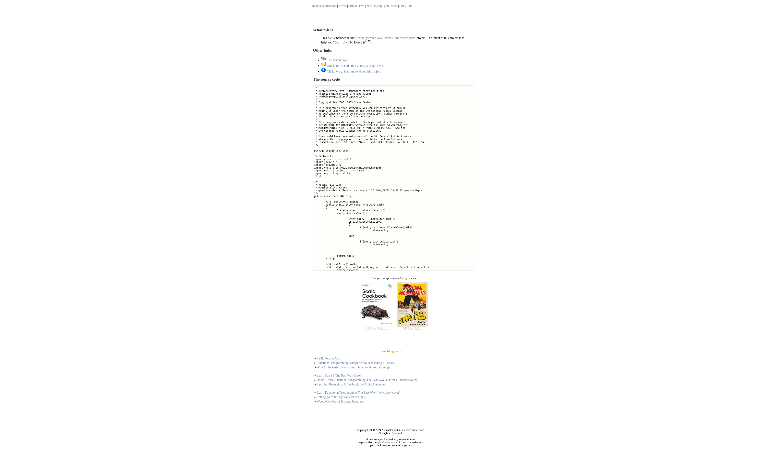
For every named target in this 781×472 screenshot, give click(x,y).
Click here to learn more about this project (353, 71)
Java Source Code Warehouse (395, 38)
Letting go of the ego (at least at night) (341, 397)
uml (402, 6)
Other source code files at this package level (354, 65)
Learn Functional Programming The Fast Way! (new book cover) (358, 392)
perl (386, 6)
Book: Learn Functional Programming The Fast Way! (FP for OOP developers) (367, 380)
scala (394, 6)
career (342, 6)
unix (409, 6)
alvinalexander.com (324, 6)
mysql (378, 6)
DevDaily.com (364, 38)
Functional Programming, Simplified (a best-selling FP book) (356, 363)
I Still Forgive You (328, 358)
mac (369, 6)
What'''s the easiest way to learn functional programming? (353, 367)
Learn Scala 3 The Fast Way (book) (339, 375)
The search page (337, 60)
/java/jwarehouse (387, 442)
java (361, 6)
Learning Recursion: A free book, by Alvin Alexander (351, 384)
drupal (353, 6)
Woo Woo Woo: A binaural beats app (340, 401)
